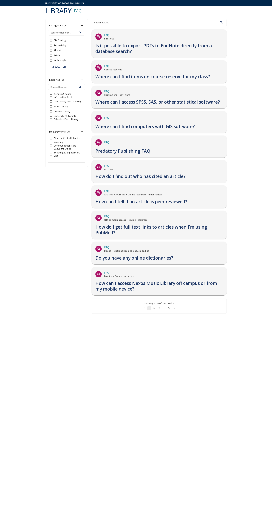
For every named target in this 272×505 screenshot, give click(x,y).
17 (169, 308)
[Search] (80, 33)
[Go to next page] (174, 308)
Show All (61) (59, 67)
